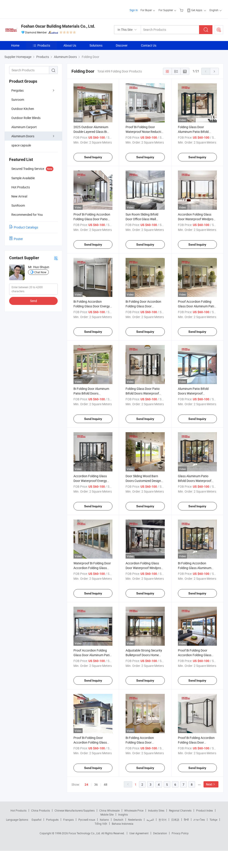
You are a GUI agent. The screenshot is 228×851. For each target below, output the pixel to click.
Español (36, 819)
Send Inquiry (93, 157)
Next (209, 784)
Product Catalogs (26, 227)
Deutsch (118, 819)
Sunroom (17, 99)
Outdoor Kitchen (22, 109)
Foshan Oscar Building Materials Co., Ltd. (58, 26)
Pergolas (17, 90)
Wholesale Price (133, 810)
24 (86, 784)
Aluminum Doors (22, 136)
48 (105, 784)
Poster (18, 239)
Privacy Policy (180, 833)
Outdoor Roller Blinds (26, 118)
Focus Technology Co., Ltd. (85, 833)
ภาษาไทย (199, 819)
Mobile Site (107, 814)
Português (52, 819)
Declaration (160, 833)
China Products (40, 810)
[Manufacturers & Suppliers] (33, 9)
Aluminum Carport (24, 127)
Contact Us (148, 45)
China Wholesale (109, 810)
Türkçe (213, 819)
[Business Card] (56, 258)
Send (33, 301)
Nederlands (135, 819)
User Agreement (139, 833)
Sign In (134, 10)
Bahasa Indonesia (122, 823)
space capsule (21, 145)
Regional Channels (180, 810)
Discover (122, 45)
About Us (69, 45)
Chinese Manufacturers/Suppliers (75, 810)
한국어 (163, 819)
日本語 (175, 819)
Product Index (204, 810)
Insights (123, 814)
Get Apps (197, 10)
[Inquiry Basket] (182, 10)
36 (96, 784)
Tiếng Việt (101, 823)
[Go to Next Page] (214, 71)
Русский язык (86, 819)
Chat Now (40, 272)
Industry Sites (156, 810)
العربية (150, 819)
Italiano (104, 819)
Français (68, 819)
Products (43, 45)
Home (15, 45)
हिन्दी (186, 819)
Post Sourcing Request (219, 29)
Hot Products (18, 810)
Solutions (96, 45)
